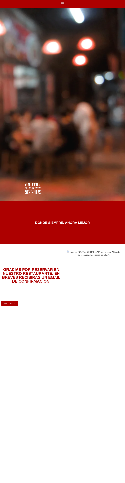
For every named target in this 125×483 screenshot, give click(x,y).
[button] (63, 3)
